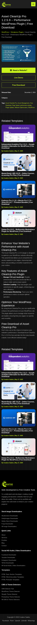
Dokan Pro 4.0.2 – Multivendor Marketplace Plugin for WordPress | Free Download (18, 230)
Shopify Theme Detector (9, 594)
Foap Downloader (7, 524)
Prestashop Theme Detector (11, 597)
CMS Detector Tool (8, 589)
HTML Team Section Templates (12, 574)
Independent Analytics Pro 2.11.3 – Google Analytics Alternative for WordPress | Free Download (18, 146)
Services (4, 537)
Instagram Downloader (9, 560)
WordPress (31, 107)
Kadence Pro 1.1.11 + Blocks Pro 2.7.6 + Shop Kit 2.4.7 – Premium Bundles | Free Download (17, 202)
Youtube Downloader (8, 557)
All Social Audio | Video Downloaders (13, 565)
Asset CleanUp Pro (11, 103)
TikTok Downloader (8, 563)
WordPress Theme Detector (11, 591)
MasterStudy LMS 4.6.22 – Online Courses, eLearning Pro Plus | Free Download (18, 174)
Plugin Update (10, 107)
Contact (4, 545)
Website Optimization (21, 107)
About (3, 535)
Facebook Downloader (9, 555)
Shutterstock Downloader (10, 516)
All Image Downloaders (9, 526)
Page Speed (15, 105)
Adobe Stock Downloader (10, 521)
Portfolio (4, 540)
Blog (3, 543)
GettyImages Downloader (10, 518)
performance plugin (26, 105)
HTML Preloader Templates (10, 579)
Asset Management (23, 103)
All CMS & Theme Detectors (11, 599)
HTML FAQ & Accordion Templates (13, 577)
